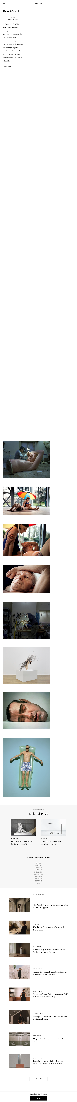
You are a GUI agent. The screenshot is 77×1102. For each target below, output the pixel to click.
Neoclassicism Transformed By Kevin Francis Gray (22, 842)
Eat (38, 924)
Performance (38, 879)
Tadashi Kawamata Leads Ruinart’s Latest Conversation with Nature (50, 973)
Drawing (38, 865)
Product (40, 1058)
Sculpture (15, 838)
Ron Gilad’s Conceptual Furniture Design (51, 842)
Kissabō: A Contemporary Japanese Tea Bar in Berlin (49, 928)
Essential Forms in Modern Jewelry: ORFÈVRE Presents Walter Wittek (48, 1062)
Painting (38, 876)
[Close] (74, 1094)
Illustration (38, 870)
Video (38, 883)
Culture (39, 1036)
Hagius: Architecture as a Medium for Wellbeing (49, 1040)
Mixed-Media (38, 874)
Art (4, 7)
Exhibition (38, 868)
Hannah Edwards (13, 20)
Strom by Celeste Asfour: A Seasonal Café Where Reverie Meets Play (50, 995)
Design (35, 991)
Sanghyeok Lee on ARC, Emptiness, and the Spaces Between (50, 1017)
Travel (34, 924)
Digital (38, 863)
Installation (38, 872)
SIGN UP (39, 1098)
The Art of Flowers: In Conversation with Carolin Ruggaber (50, 906)
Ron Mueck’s (17, 24)
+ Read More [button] (7, 66)
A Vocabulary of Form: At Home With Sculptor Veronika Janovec (49, 950)
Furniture (40, 1013)
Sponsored (39, 969)
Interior (40, 991)
